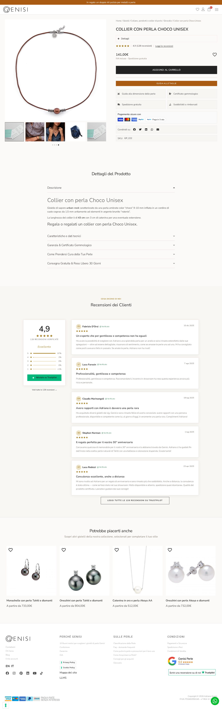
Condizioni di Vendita (176, 651)
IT (12, 666)
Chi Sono (10, 651)
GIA (61, 655)
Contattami (10, 647)
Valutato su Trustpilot (46, 378)
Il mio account (12, 658)
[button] (52, 144)
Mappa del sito (68, 672)
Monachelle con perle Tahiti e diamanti (29, 600)
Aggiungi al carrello (166, 69)
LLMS (63, 678)
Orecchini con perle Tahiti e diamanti (81, 600)
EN (8, 666)
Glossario (117, 663)
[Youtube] (34, 673)
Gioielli (126, 20)
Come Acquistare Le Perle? (124, 655)
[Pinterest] (21, 673)
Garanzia (63, 651)
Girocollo (168, 20)
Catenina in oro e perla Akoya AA (132, 600)
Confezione (65, 647)
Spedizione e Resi (175, 647)
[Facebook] (7, 673)
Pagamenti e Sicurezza (177, 643)
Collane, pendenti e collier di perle (146, 20)
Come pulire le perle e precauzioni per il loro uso (134, 651)
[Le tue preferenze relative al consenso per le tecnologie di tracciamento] (6, 705)
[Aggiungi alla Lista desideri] (214, 54)
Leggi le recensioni (164, 46)
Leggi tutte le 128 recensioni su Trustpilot (135, 500)
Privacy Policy (69, 662)
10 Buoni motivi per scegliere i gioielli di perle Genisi (82, 643)
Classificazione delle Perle (124, 643)
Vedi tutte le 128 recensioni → (44, 389)
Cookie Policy (69, 667)
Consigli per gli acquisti (123, 659)
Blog (8, 655)
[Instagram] (14, 673)
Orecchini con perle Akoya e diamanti (187, 600)
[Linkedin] (27, 673)
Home (118, 20)
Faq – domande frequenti (124, 647)
